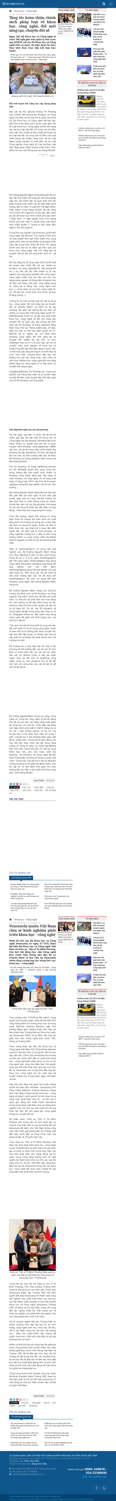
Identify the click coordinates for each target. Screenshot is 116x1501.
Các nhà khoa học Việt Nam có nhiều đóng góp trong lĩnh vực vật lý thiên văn (24, 1425)
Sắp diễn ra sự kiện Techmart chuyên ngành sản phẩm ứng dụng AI (99, 19)
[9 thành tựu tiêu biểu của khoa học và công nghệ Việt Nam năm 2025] (85, 69)
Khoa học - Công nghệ (26, 11)
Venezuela (33, 1406)
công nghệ (38, 787)
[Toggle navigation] (111, 4)
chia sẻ (46, 1403)
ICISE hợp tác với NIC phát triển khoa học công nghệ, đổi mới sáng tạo (59, 1425)
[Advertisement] (32, 403)
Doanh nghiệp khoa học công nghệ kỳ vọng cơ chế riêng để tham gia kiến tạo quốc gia (25, 886)
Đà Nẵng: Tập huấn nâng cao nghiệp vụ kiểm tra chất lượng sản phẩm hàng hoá (25, 896)
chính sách (26, 790)
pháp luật (38, 790)
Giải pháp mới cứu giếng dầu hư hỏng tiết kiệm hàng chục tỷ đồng (24, 1444)
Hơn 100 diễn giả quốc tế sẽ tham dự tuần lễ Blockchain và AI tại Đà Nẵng (58, 905)
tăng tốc (50, 787)
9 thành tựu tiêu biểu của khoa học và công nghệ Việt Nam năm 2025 (99, 71)
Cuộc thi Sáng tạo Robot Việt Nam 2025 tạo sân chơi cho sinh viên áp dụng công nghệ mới (25, 1435)
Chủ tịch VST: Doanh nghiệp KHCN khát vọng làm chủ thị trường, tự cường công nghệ (100, 36)
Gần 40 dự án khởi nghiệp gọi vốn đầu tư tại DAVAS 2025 (58, 1444)
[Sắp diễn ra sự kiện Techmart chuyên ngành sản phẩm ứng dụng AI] (85, 17)
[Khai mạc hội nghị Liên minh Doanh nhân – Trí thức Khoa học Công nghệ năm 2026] (85, 52)
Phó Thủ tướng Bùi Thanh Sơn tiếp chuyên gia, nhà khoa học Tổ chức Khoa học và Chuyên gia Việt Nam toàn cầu (59, 887)
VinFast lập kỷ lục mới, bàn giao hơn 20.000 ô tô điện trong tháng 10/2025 (92, 137)
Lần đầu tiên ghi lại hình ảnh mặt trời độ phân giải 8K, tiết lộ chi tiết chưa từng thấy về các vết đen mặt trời (24, 906)
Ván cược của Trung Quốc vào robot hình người (57, 897)
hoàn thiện (14, 790)
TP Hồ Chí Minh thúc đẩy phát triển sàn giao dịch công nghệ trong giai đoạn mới (57, 1435)
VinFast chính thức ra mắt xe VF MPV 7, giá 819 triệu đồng (92, 129)
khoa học (26, 787)
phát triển (22, 1406)
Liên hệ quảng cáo (94, 1476)
